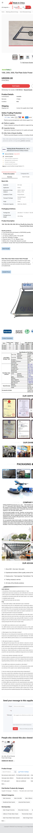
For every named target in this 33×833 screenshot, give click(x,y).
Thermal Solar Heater (27, 814)
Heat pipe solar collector (8, 778)
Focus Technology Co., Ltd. (20, 826)
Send (15, 728)
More (3, 821)
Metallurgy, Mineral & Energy (12, 11)
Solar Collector (28, 798)
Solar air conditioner (21, 781)
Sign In (4, 166)
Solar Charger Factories (9, 810)
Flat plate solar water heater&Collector (23, 778)
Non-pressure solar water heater (9, 775)
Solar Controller (18, 798)
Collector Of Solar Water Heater (10, 814)
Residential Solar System (9, 802)
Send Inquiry (15, 86)
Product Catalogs (24, 772)
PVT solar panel (5, 781)
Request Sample (28, 89)
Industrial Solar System (24, 802)
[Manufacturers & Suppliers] (16, 2)
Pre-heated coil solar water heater (23, 775)
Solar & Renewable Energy (25, 11)
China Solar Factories (23, 810)
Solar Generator (7, 798)
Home (3, 11)
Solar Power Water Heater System (11, 818)
